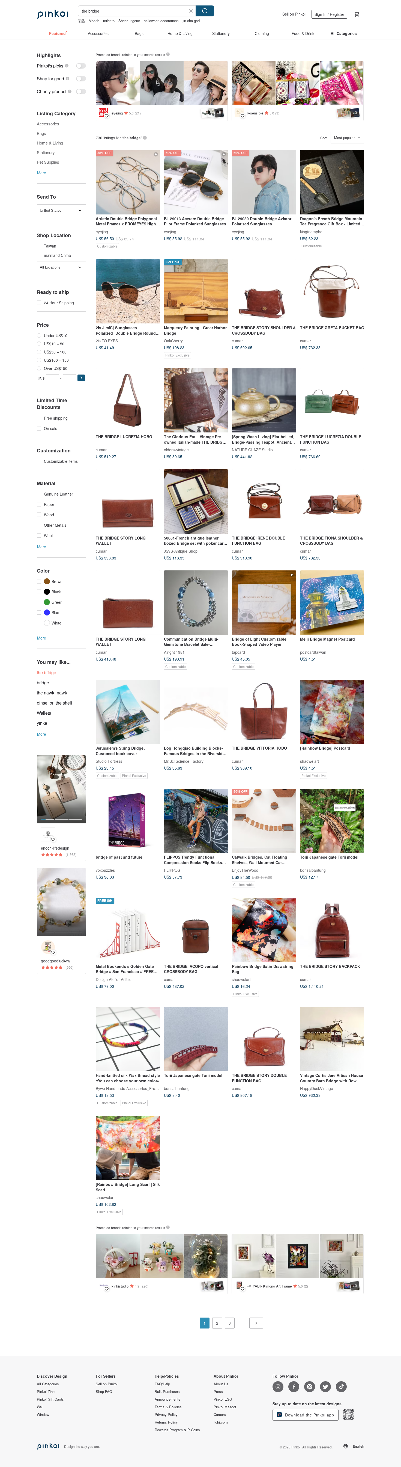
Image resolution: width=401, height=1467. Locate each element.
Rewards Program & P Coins (177, 1430)
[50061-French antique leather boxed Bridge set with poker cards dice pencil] (196, 501)
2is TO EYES (107, 340)
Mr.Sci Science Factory (184, 761)
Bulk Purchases (167, 1392)
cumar (237, 340)
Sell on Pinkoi (294, 14)
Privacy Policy (166, 1414)
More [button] (41, 172)
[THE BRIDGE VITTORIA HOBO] (264, 712)
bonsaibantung (313, 870)
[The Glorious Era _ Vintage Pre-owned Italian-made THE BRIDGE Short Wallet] (196, 400)
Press (218, 1392)
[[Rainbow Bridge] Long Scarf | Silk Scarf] (128, 1148)
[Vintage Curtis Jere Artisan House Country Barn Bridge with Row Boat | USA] (332, 1039)
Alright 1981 (174, 652)
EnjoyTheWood (245, 870)
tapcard (238, 652)
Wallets (44, 713)
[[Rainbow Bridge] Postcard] (332, 712)
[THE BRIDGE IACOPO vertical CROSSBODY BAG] (196, 930)
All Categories (48, 1384)
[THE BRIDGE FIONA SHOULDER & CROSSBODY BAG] (332, 501)
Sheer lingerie (129, 20)
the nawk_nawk (52, 693)
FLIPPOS (172, 870)
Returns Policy (166, 1422)
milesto (109, 20)
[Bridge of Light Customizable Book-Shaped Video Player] (264, 602)
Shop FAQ (104, 1392)
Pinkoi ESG (223, 1399)
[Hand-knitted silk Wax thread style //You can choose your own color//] (128, 1039)
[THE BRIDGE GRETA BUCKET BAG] (332, 291)
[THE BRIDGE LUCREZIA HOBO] (128, 400)
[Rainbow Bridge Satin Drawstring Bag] (264, 930)
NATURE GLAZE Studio (252, 449)
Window (43, 1414)
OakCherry (173, 340)
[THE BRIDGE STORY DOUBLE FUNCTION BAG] (264, 1039)
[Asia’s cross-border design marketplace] (52, 14)
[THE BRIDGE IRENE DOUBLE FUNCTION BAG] (264, 501)
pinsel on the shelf (54, 703)
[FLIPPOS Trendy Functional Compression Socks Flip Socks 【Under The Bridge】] (196, 821)
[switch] (61, 66)
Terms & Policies (168, 1407)
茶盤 (81, 20)
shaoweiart (309, 761)
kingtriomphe (311, 231)
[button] (81, 378)
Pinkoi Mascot (225, 1407)
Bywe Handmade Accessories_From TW (131, 1088)
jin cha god (191, 20)
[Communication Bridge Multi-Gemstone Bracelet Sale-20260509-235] (196, 602)
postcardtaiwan (313, 652)
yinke (42, 723)
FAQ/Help (162, 1384)
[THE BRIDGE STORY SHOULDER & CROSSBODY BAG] (264, 291)
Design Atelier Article (113, 979)
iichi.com (221, 1422)
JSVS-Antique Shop (180, 550)
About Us (221, 1384)
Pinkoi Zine (46, 1392)
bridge (43, 682)
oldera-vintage (176, 449)
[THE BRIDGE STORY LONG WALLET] (128, 501)
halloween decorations (161, 20)
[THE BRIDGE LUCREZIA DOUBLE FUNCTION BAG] (332, 400)
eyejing (102, 231)
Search (205, 10)
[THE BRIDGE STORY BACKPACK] (332, 930)
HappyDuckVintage (316, 1088)
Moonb (94, 20)
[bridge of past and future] (128, 821)
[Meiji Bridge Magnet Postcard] (332, 602)
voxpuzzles (105, 870)
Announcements (167, 1399)
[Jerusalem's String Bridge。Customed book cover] (128, 712)
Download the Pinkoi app (309, 1415)
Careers (220, 1414)
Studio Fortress (109, 761)
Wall (40, 1407)
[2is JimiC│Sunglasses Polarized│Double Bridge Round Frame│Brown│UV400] (128, 291)
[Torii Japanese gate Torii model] (332, 821)
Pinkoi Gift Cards (50, 1399)
